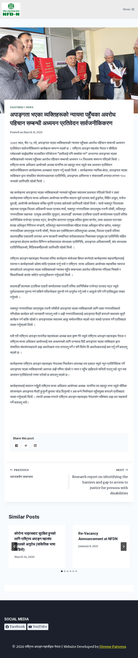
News (29, 107)
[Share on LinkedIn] (35, 445)
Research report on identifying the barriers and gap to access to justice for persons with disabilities (100, 481)
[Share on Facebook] (16, 445)
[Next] (123, 546)
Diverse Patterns (112, 647)
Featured (17, 107)
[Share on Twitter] (25, 445)
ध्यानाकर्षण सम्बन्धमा (21, 473)
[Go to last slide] (14, 546)
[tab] (62, 571)
